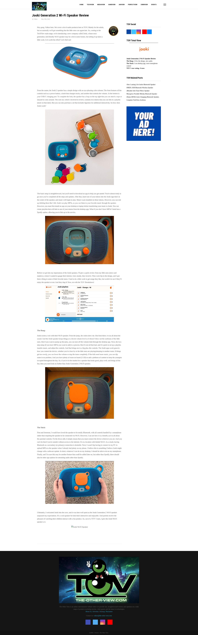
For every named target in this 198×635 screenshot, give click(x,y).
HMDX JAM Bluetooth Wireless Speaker (139, 88)
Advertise (95, 611)
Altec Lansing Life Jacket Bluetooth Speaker (140, 84)
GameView (111, 4)
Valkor (35, 19)
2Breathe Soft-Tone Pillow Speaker (138, 91)
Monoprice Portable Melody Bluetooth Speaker (141, 94)
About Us (88, 611)
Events (153, 4)
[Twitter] (95, 622)
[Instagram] (102, 622)
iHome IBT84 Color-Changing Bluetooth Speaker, (142, 97)
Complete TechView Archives (136, 100)
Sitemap (102, 611)
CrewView (144, 4)
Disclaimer (109, 611)
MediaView (101, 4)
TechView (90, 4)
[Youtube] (110, 622)
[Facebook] (88, 622)
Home (81, 4)
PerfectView (132, 4)
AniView (122, 4)
